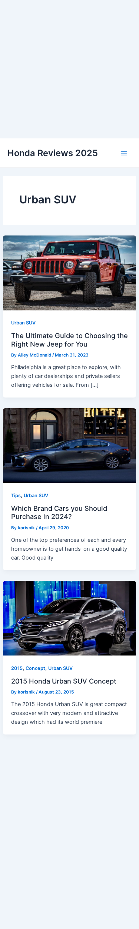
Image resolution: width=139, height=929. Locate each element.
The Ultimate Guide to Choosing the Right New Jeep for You (69, 339)
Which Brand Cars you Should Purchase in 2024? (59, 512)
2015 (17, 668)
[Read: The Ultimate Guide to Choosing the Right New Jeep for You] (69, 272)
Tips (16, 495)
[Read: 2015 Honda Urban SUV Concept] (69, 618)
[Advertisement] (69, 69)
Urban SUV (23, 323)
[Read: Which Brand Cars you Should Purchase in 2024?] (69, 445)
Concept (35, 668)
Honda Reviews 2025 (52, 153)
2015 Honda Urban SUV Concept (63, 681)
